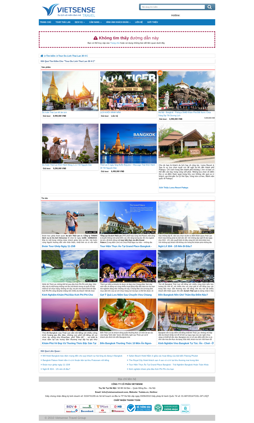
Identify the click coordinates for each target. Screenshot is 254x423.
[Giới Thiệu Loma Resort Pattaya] (186, 144)
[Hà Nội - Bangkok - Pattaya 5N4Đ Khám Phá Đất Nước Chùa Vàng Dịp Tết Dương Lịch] (186, 91)
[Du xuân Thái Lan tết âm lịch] (70, 91)
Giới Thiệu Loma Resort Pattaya (173, 188)
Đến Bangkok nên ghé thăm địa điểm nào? (183, 295)
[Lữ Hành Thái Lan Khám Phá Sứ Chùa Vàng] (41, 56)
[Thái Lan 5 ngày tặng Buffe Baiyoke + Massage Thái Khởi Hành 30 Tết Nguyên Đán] (128, 144)
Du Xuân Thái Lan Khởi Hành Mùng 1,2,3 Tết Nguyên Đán (67, 165)
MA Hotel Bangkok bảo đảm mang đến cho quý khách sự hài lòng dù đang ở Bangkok (82, 356)
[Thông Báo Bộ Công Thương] (139, 412)
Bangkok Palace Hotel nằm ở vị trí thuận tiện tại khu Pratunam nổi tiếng (76, 360)
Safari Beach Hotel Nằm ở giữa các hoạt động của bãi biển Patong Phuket (163, 356)
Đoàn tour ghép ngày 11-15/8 (58, 246)
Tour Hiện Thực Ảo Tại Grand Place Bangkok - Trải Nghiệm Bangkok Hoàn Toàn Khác (169, 364)
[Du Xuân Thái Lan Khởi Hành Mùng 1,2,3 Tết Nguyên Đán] (70, 144)
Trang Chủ (76, 9)
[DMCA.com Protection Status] (185, 412)
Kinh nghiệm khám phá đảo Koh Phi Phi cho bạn (151, 369)
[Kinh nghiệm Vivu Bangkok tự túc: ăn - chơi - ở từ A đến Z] (186, 315)
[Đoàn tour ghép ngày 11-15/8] (69, 218)
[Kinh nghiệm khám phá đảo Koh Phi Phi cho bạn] (69, 266)
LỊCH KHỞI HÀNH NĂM (110, 112)
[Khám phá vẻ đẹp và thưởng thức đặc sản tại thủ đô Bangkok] (69, 315)
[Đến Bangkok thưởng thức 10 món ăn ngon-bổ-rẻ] (128, 315)
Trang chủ (115, 43)
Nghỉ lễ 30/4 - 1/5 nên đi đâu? (175, 246)
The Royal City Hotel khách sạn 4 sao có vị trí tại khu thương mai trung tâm (164, 360)
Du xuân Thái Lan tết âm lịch (54, 112)
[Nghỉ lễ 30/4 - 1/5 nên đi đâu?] (186, 218)
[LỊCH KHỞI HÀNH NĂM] (128, 91)
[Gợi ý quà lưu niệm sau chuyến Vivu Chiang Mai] (128, 266)
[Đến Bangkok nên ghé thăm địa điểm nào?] (186, 266)
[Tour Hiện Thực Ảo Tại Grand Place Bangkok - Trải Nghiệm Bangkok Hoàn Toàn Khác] (128, 218)
